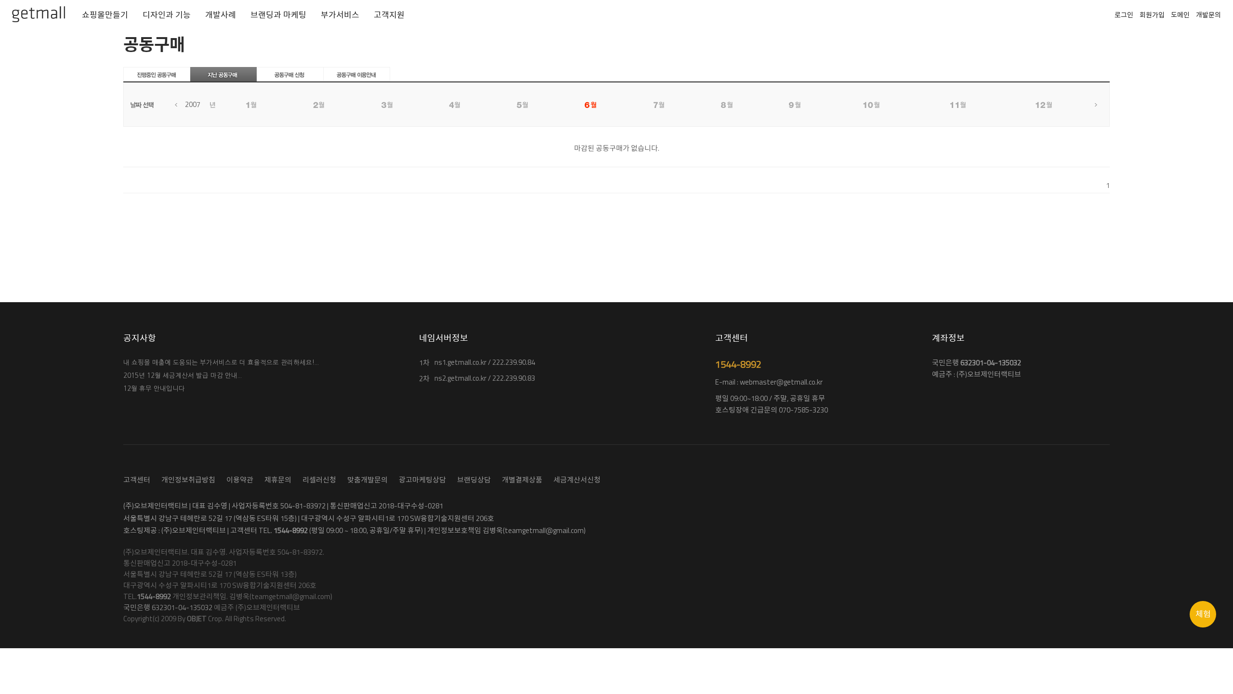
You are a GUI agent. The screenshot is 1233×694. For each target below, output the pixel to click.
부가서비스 (340, 15)
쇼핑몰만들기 (105, 15)
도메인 (1180, 15)
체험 (1203, 614)
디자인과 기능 (167, 15)
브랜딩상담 (474, 479)
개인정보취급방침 (188, 479)
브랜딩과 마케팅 (278, 15)
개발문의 (1208, 15)
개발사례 (220, 15)
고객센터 (136, 479)
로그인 (1124, 15)
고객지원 (389, 15)
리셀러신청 (319, 479)
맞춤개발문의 (367, 479)
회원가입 (1152, 15)
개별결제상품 (522, 479)
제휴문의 (277, 479)
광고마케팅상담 (422, 479)
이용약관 (239, 479)
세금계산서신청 (577, 479)
